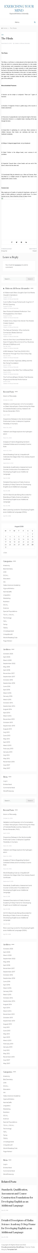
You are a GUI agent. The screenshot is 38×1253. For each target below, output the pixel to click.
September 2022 (9, 663)
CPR (4, 572)
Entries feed (7, 784)
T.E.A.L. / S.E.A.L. (8, 615)
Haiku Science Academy (11, 585)
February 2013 (8, 748)
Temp (5, 624)
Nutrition (6, 601)
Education (6, 578)
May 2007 (6, 768)
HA (2, 35)
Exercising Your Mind (19, 9)
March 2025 (7, 660)
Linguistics (6, 595)
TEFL (5, 621)
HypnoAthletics (8, 588)
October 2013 (8, 722)
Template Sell (12, 1249)
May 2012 (6, 758)
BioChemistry (8, 569)
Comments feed (9, 787)
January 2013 (7, 752)
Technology (7, 618)
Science (6, 608)
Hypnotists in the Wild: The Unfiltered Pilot (18, 370)
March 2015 (7, 699)
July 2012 (6, 755)
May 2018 (6, 667)
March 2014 (7, 716)
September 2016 (9, 683)
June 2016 (6, 686)
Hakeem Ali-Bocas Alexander (17, 288)
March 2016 (7, 693)
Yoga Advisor (7, 641)
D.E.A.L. (5, 575)
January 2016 (7, 696)
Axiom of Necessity (9, 396)
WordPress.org (8, 791)
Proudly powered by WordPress (12, 1247)
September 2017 (9, 676)
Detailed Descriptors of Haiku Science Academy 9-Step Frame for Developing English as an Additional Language (17, 484)
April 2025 (6, 657)
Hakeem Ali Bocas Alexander (22, 43)
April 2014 (6, 712)
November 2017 (8, 673)
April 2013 (6, 742)
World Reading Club (10, 637)
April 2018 (6, 670)
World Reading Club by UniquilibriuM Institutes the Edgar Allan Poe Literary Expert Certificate (19, 457)
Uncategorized (8, 631)
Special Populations (10, 611)
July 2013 (6, 732)
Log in (5, 781)
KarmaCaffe (7, 592)
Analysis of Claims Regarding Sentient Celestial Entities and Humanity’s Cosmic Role (17, 444)
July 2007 (6, 765)
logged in (18, 265)
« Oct (5, 553)
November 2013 (8, 719)
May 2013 (6, 739)
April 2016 (6, 690)
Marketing (6, 598)
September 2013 (9, 726)
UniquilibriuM (8, 634)
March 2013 (7, 745)
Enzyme (4, 251)
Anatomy (6, 565)
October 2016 (8, 680)
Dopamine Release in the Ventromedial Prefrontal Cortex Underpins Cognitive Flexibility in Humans (17, 421)
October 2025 (8, 654)
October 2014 (8, 703)
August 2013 (7, 729)
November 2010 (9, 762)
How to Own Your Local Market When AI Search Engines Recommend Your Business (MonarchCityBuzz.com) (18, 342)
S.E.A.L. (5, 605)
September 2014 (9, 706)
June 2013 (6, 735)
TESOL (5, 628)
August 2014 (7, 709)
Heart (35, 251)
